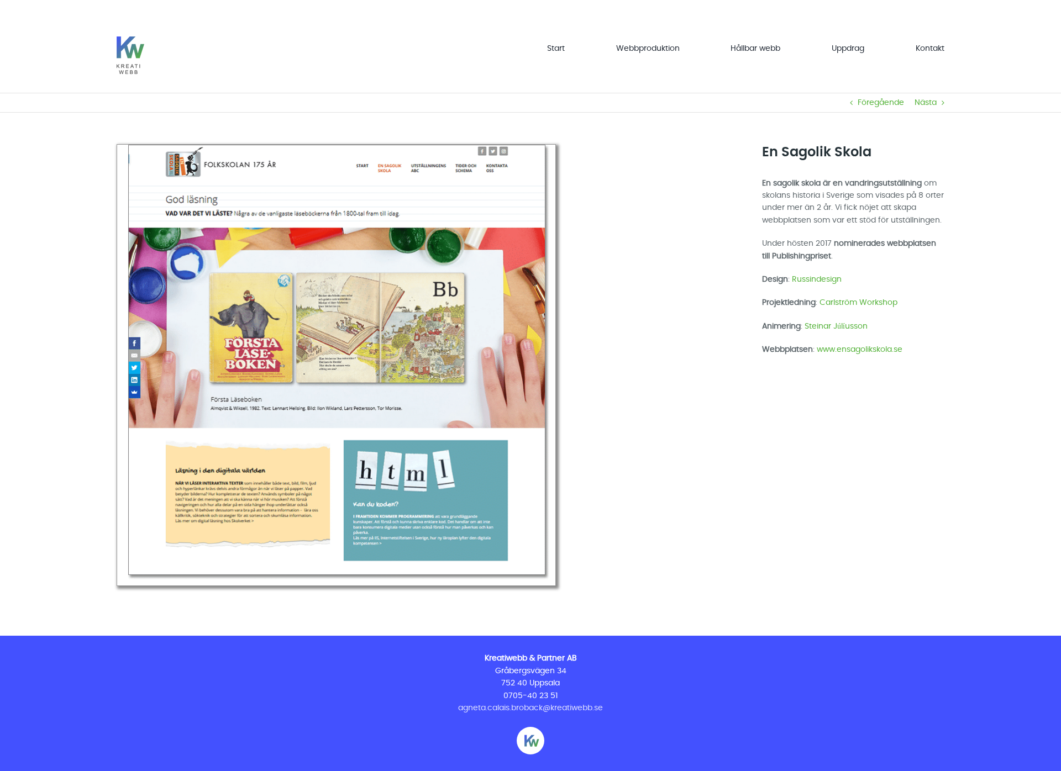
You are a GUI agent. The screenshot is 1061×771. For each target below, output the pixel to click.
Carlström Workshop (858, 303)
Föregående (881, 103)
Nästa (926, 103)
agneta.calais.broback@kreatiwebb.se (530, 708)
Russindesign (817, 279)
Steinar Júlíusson (836, 326)
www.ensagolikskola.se (859, 349)
